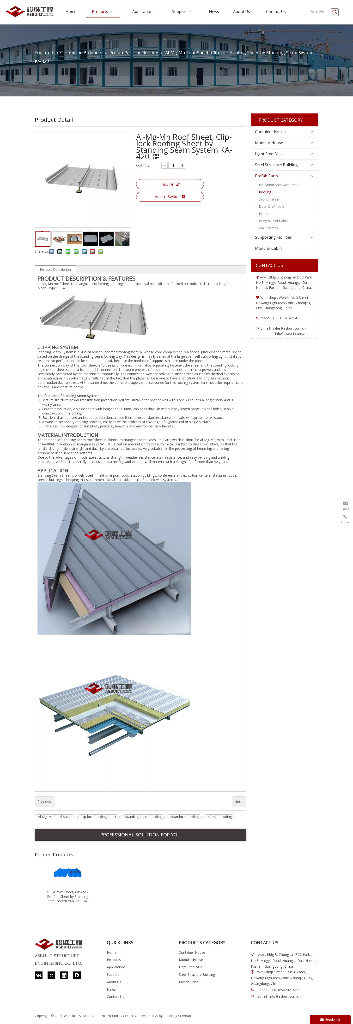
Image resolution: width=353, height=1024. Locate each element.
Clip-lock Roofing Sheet (98, 816)
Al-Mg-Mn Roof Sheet (55, 816)
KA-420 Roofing (219, 816)
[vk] (39, 975)
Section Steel (269, 199)
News (111, 989)
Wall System (268, 228)
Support (113, 974)
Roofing (265, 192)
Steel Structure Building (276, 164)
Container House (270, 131)
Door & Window (271, 206)
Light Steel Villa (269, 153)
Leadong (170, 1015)
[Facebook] (77, 975)
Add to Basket (167, 196)
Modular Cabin (268, 248)
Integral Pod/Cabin (273, 221)
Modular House (269, 142)
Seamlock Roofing (184, 816)
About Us (114, 982)
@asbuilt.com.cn (293, 328)
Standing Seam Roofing (143, 816)
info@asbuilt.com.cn (285, 996)
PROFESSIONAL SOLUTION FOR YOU (140, 834)
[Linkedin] (64, 975)
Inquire (166, 184)
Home (111, 952)
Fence (263, 213)
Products (114, 959)
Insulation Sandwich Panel (279, 185)
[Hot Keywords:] (335, 12)
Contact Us (115, 996)
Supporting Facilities (273, 237)
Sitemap (184, 1015)
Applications (116, 967)
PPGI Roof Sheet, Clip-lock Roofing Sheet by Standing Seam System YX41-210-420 (68, 896)
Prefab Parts (266, 175)
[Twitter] (51, 975)
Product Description (55, 269)
